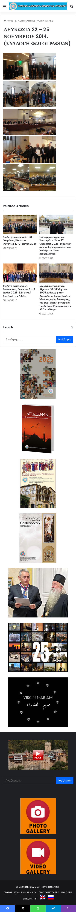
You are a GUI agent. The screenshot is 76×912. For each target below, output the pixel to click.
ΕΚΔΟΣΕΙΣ (66, 892)
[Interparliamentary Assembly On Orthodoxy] (38, 6)
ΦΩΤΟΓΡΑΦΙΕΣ (45, 20)
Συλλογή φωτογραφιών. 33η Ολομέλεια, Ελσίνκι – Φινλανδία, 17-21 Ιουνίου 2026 (20, 240)
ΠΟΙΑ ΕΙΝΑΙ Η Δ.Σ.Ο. (25, 892)
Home (9, 20)
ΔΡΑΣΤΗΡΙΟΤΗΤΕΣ (25, 20)
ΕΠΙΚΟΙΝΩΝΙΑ (30, 898)
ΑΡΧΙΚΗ (8, 892)
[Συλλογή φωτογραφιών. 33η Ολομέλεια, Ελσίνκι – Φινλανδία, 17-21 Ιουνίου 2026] (20, 224)
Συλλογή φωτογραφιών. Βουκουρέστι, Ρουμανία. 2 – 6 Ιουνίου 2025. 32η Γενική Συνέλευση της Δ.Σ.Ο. (19, 291)
